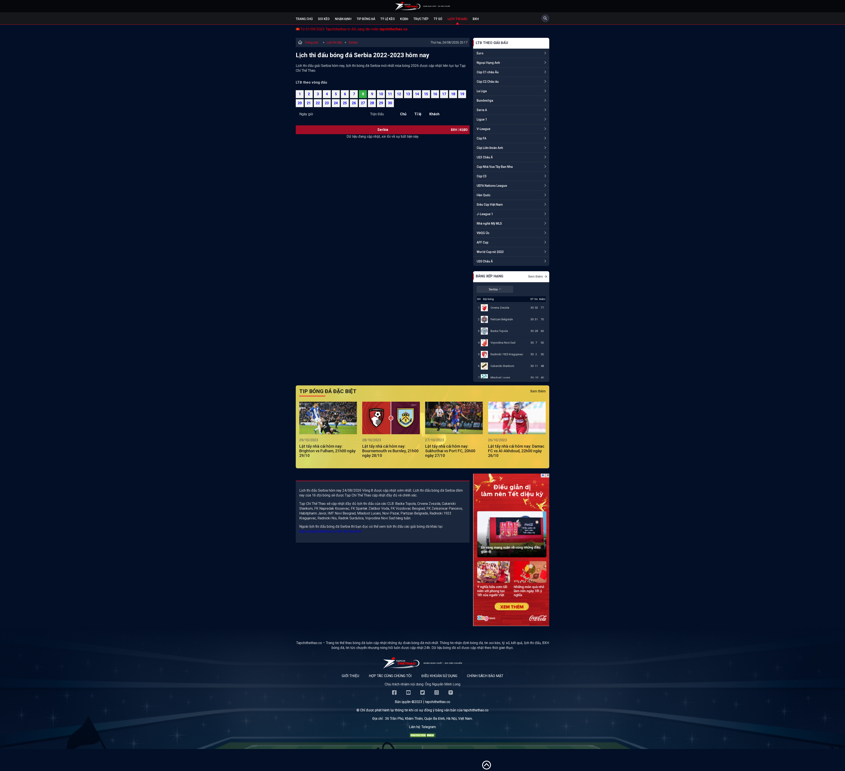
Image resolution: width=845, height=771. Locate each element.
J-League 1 (485, 214)
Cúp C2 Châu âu (488, 81)
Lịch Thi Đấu (457, 19)
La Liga (482, 91)
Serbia (353, 42)
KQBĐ (404, 19)
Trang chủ (304, 19)
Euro (480, 53)
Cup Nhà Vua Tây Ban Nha (495, 166)
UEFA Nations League (492, 185)
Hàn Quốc (483, 195)
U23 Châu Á (485, 157)
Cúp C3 (482, 176)
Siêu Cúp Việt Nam (490, 204)
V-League (483, 129)
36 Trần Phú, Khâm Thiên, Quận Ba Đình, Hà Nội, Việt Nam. (429, 718)
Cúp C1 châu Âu (488, 72)
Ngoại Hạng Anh (488, 62)
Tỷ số (438, 19)
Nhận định (343, 19)
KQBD (463, 130)
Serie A (482, 110)
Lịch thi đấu (334, 42)
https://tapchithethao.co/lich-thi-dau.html (330, 531)
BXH (476, 19)
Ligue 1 (482, 119)
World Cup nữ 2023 (490, 252)
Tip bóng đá (366, 19)
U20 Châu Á (485, 261)
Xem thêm (535, 276)
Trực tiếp (420, 19)
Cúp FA (481, 138)
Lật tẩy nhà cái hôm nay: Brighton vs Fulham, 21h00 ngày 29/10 (327, 451)
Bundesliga (485, 100)
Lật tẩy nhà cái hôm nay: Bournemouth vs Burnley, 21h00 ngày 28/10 (390, 451)
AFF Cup (482, 242)
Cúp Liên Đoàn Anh (490, 148)
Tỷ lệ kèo (387, 19)
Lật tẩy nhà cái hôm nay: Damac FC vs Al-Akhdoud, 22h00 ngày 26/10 (516, 451)
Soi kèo (324, 19)
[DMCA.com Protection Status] (422, 736)
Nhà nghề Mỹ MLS (489, 223)
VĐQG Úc (483, 233)
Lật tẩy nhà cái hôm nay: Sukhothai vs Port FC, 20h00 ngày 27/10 (450, 451)
